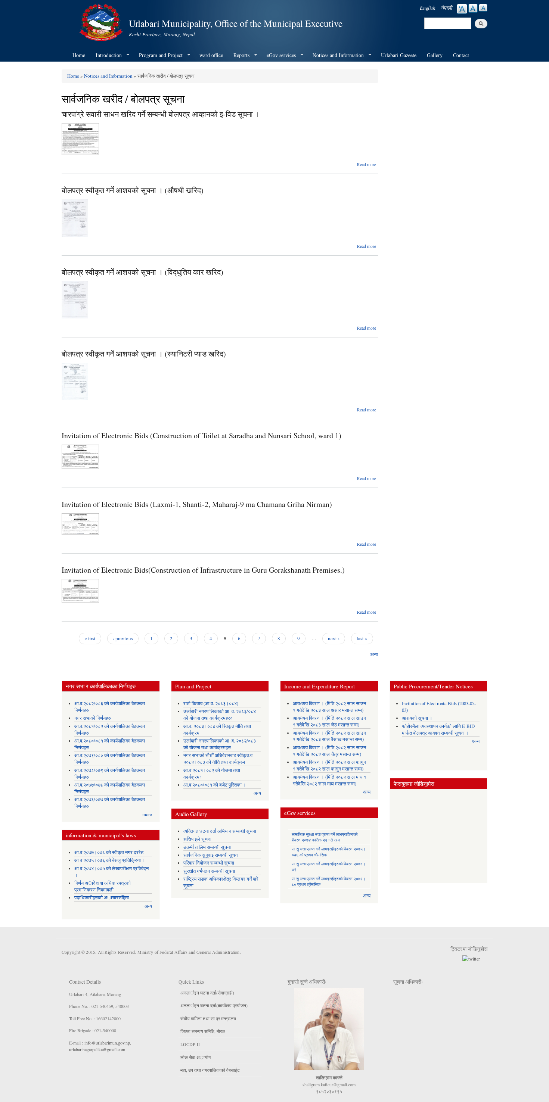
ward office (211, 55)
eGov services (278, 55)
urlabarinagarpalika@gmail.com (97, 1049)
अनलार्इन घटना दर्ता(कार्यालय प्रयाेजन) (214, 1005)
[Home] (102, 21)
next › (333, 638)
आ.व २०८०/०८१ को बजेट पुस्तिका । (214, 785)
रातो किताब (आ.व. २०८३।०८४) (210, 703)
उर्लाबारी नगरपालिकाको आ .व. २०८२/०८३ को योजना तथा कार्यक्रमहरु (219, 744)
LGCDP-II (190, 1044)
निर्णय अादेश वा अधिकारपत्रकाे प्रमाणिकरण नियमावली (102, 886)
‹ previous (123, 638)
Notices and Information (335, 55)
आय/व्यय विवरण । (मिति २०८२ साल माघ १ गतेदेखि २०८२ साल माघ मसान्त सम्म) (329, 780)
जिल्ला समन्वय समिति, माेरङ (202, 1031)
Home (78, 55)
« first (90, 638)
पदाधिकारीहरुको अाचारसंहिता (101, 897)
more (147, 814)
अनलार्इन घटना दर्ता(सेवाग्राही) (207, 993)
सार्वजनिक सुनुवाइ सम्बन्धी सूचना (211, 855)
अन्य (374, 654)
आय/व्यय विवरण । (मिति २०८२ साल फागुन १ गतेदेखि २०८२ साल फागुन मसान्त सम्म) (329, 765)
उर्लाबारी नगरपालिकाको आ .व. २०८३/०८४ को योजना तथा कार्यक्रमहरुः (219, 714)
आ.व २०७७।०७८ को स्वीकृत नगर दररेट (108, 852)
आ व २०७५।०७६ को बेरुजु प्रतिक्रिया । (109, 860)
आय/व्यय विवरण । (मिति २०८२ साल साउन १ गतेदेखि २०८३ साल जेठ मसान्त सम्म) (329, 721)
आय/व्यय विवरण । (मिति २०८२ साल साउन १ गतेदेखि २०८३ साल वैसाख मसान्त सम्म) (329, 736)
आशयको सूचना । (417, 718)
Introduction (106, 55)
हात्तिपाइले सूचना (197, 839)
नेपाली (446, 7)
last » (362, 638)
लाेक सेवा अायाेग (195, 1057)
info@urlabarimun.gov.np (107, 1043)
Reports (238, 55)
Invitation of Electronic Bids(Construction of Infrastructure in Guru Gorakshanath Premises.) (203, 570)
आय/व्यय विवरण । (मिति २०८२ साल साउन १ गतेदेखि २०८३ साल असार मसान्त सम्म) (329, 706)
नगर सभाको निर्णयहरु (92, 718)
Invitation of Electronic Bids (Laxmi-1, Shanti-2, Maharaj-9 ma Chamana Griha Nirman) (197, 504)
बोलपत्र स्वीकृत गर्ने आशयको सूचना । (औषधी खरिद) (133, 190)
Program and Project (158, 55)
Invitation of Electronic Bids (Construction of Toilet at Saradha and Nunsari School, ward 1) (201, 435)
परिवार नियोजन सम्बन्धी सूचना (208, 863)
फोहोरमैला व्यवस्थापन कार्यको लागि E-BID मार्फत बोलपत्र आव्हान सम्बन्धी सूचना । (438, 729)
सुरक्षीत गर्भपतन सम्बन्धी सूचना (209, 871)
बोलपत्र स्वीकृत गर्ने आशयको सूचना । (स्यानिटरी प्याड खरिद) (144, 354)
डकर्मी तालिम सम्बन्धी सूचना (207, 847)
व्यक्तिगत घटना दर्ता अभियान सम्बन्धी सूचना (219, 831)
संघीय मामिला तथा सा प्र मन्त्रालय (208, 1018)
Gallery (435, 55)
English (427, 7)
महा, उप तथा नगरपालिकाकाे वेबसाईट (210, 1070)
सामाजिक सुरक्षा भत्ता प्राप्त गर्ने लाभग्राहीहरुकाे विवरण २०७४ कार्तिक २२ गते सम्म (324, 837)
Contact (461, 55)
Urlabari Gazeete (398, 55)
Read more (366, 164)
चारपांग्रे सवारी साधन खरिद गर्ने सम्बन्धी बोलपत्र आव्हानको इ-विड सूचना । (161, 114)
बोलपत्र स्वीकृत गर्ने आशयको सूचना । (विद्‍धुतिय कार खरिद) (142, 272)
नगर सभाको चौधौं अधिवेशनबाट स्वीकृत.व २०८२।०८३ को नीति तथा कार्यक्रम (217, 758)
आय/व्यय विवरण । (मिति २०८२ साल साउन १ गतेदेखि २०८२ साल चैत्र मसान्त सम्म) (329, 750)
